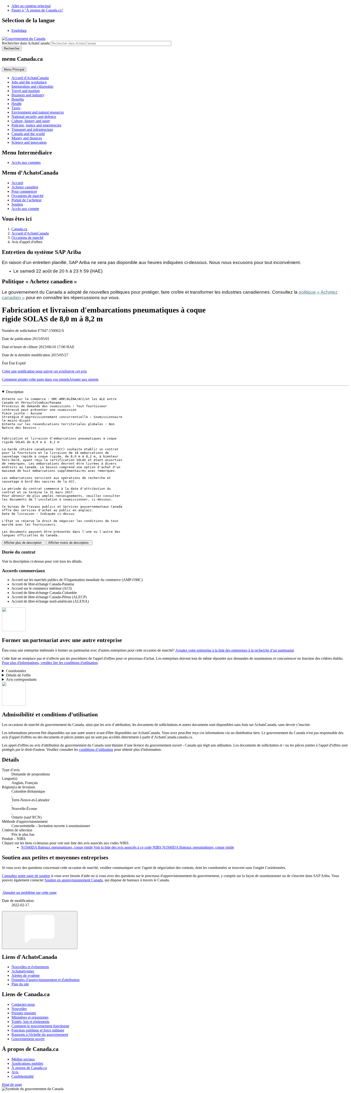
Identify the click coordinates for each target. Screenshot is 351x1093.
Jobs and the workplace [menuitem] (29, 82)
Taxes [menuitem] (15, 108)
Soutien (17, 204)
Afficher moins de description (69, 542)
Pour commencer (24, 191)
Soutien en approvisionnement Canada (74, 880)
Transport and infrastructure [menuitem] (32, 129)
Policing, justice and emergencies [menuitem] (36, 125)
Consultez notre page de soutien (26, 876)
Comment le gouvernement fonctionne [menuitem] (40, 1026)
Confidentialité (22, 1076)
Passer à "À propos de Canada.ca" (37, 10)
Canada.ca (19, 229)
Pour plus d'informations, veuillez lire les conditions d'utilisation (50, 663)
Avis (14, 1072)
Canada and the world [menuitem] (28, 134)
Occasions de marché (27, 196)
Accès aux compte (25, 209)
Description (14, 392)
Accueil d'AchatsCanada (30, 233)
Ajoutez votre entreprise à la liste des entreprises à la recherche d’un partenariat (234, 650)
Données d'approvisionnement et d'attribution (45, 980)
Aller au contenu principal (31, 6)
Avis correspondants (21, 679)
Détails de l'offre (18, 675)
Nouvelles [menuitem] (19, 1009)
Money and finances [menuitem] (26, 138)
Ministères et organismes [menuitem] (29, 1017)
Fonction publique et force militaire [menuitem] (37, 1030)
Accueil (17, 183)
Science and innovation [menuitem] (29, 142)
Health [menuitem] (16, 104)
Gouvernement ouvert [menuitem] (27, 1039)
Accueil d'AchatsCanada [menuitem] (30, 78)
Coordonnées (16, 671)
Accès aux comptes (26, 162)
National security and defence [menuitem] (33, 117)
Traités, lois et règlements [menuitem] (30, 1022)
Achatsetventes (22, 971)
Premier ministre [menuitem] (23, 1013)
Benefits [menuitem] (17, 99)
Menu (14, 69)
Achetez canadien (24, 187)
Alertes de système (25, 975)
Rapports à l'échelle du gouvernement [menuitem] (39, 1035)
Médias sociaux (23, 1059)
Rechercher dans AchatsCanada (26, 43)
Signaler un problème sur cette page (30, 892)
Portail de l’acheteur (26, 200)
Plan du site (20, 984)
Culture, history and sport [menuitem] (30, 121)
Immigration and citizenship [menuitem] (32, 86)
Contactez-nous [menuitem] (23, 1004)
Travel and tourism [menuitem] (25, 91)
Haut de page (12, 1084)
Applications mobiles (27, 1063)
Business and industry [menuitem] (27, 95)
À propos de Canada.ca (29, 1068)
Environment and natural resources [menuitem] (37, 112)
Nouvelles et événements (30, 967)
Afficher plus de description (23, 542)
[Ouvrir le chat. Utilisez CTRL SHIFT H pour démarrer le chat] (39, 930)
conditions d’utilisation (96, 749)
